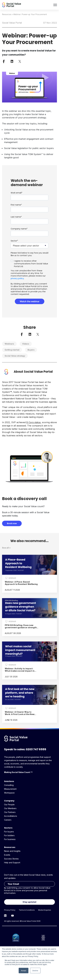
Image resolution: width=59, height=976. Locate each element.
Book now (12, 523)
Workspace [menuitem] (9, 793)
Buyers (31, 350)
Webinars (9, 344)
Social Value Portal (12, 22)
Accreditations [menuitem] (10, 816)
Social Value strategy (15, 356)
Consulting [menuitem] (9, 785)
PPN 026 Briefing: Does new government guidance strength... (21, 626)
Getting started (12, 350)
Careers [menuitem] (7, 820)
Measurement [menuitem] (10, 789)
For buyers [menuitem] (9, 831)
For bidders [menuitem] (9, 835)
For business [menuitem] (10, 839)
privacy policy (17, 278)
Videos (25, 344)
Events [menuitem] (7, 855)
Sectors (8, 827)
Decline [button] (35, 970)
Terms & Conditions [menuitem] (27, 910)
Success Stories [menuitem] (11, 859)
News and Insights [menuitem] (12, 851)
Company (9, 800)
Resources (6, 14)
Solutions (9, 781)
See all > (6, 548)
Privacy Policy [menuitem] (9, 910)
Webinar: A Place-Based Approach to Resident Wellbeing (21, 583)
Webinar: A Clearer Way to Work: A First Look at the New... (20, 713)
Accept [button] (23, 970)
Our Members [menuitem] (10, 808)
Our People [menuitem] (9, 804)
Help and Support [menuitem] (12, 862)
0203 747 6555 (36, 749)
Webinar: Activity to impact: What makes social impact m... (20, 669)
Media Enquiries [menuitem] (44, 910)
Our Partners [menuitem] (10, 812)
